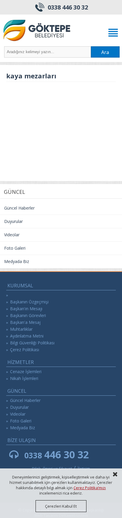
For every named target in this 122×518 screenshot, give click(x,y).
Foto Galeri (14, 248)
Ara (105, 52)
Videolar (12, 234)
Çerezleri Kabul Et (61, 506)
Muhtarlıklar (21, 329)
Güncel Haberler (19, 208)
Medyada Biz (16, 261)
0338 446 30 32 (68, 7)
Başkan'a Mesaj (25, 322)
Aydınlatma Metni (27, 336)
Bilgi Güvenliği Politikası (32, 343)
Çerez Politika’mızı (89, 487)
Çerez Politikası (24, 349)
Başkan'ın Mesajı (26, 308)
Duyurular (13, 221)
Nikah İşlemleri (24, 378)
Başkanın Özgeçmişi (29, 302)
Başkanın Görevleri (28, 315)
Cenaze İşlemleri (25, 371)
